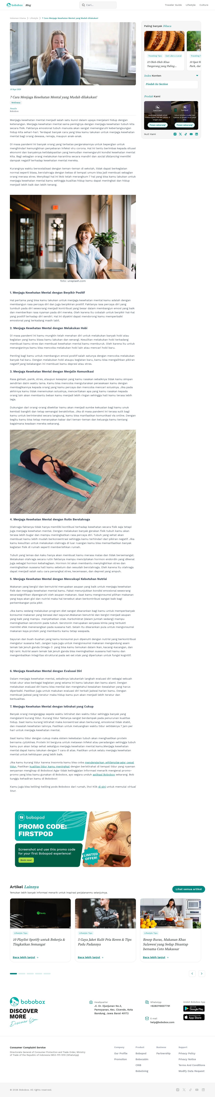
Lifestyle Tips (20, 933)
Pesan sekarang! (158, 125)
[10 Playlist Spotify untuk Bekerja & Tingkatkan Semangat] (40, 913)
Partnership (163, 1053)
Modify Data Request (191, 1071)
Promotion (120, 1059)
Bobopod (141, 1053)
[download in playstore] (194, 1008)
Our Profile (120, 1053)
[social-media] (175, 134)
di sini (102, 786)
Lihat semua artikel (189, 889)
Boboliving (142, 1071)
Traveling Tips (155, 56)
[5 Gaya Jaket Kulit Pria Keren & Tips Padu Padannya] (105, 913)
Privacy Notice (187, 1059)
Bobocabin (142, 1059)
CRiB (138, 1065)
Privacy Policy (187, 1053)
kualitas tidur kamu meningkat (50, 766)
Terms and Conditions (192, 1065)
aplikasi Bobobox (104, 774)
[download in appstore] (194, 1017)
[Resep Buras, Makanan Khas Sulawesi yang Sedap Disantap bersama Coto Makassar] (170, 913)
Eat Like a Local (174, 56)
